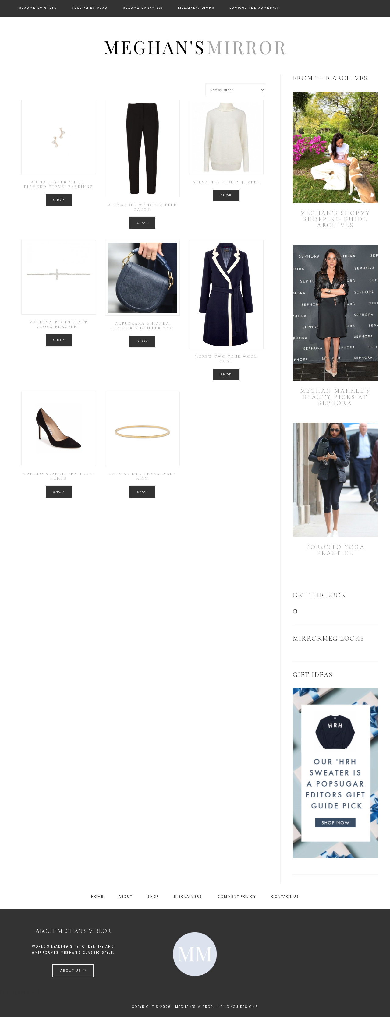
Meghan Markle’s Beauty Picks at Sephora (335, 397)
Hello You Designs (238, 1007)
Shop (58, 200)
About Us (71, 971)
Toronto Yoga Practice (335, 550)
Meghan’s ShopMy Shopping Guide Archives (335, 219)
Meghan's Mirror (195, 46)
